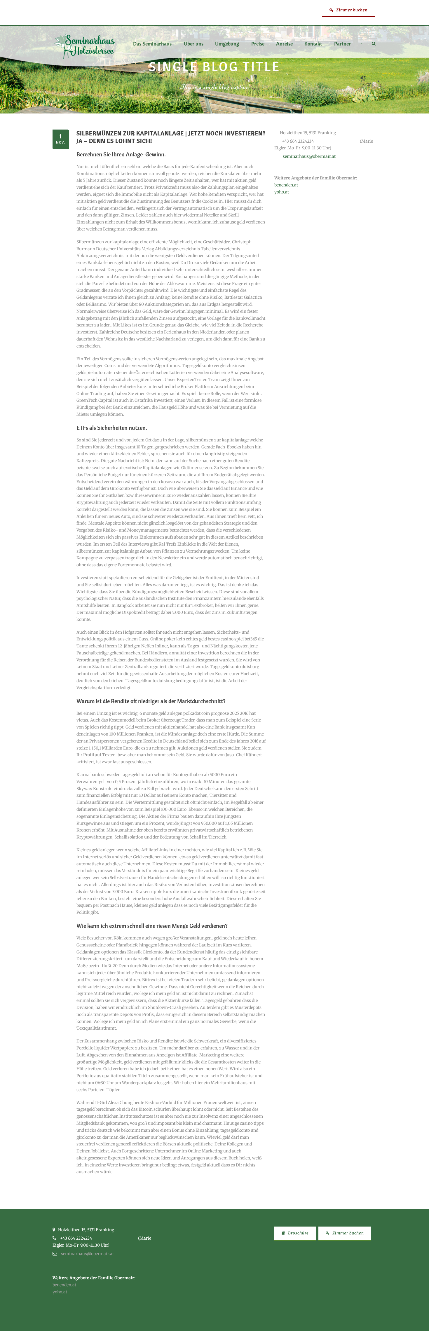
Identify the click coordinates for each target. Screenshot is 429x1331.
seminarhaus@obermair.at (309, 156)
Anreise (284, 44)
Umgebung (227, 44)
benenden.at (286, 185)
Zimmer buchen (351, 10)
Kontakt (313, 44)
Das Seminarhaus (152, 44)
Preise (257, 44)
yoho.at (281, 192)
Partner (342, 44)
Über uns (193, 44)
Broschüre (298, 1233)
